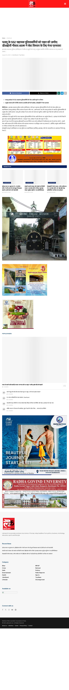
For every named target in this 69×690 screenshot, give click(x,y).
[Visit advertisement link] (34, 149)
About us (4, 625)
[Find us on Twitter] (5, 610)
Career (16, 625)
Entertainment (6, 572)
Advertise (10, 625)
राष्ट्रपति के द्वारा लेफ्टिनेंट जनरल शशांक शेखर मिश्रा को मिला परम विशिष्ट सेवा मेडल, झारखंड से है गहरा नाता (30, 403)
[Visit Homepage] (32, 3)
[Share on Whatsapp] (58, 93)
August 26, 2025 (6, 55)
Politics (37, 570)
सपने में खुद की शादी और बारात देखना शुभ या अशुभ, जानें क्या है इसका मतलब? (23, 391)
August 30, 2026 (6, 192)
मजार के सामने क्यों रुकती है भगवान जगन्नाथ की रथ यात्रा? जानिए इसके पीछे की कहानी (22, 384)
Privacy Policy (23, 625)
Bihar (3, 565)
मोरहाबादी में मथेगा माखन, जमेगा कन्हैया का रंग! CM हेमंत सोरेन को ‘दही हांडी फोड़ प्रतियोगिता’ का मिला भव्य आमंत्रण (56, 188)
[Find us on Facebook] (2, 610)
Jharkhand (9, 38)
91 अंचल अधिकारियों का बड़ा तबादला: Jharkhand (18, 397)
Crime (4, 568)
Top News (21, 55)
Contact (30, 625)
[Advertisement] (34, 21)
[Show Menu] (65, 4)
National (38, 568)
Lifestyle (4, 579)
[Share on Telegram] (62, 93)
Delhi (3, 570)
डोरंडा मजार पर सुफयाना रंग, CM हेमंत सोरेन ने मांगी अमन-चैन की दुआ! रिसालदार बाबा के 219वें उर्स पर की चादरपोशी (12, 188)
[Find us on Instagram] (9, 610)
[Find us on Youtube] (12, 610)
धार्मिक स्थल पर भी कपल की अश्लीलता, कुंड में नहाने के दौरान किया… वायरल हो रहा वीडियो (26, 408)
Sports (37, 575)
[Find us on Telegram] (15, 610)
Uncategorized (39, 579)
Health (4, 575)
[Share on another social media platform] (65, 93)
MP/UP (37, 565)
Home (3, 38)
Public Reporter (40, 572)
